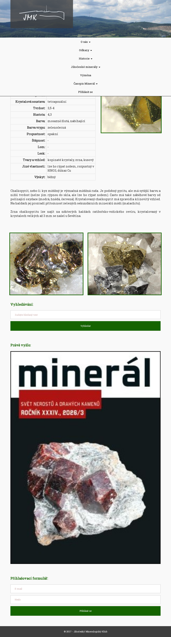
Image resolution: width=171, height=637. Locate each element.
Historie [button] (84, 58)
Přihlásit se (85, 92)
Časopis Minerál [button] (85, 83)
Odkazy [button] (84, 50)
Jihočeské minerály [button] (84, 67)
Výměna (85, 75)
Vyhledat (85, 325)
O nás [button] (84, 42)
